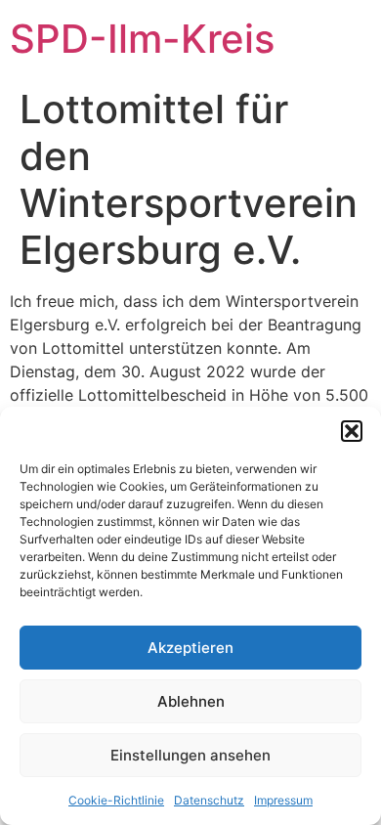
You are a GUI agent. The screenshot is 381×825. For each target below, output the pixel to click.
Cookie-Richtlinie (116, 800)
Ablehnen (191, 701)
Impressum (283, 800)
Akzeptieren (190, 647)
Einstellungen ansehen (190, 755)
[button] (351, 431)
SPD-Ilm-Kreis (142, 39)
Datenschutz (209, 800)
